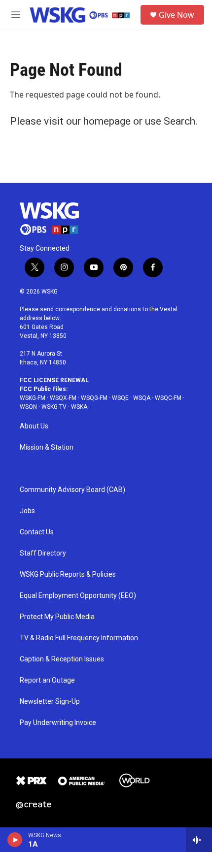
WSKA (79, 406)
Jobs (27, 511)
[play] (15, 840)
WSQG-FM (94, 397)
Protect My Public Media (57, 617)
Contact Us (37, 532)
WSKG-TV (54, 406)
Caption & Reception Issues (62, 659)
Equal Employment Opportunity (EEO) (78, 595)
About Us (34, 426)
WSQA (141, 397)
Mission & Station (46, 447)
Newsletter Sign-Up (50, 701)
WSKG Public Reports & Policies (68, 574)
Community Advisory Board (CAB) (72, 489)
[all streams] (199, 839)
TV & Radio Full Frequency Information (79, 638)
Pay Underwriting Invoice (58, 722)
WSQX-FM (63, 397)
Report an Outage (47, 680)
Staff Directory (43, 553)
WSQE (120, 397)
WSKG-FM (32, 397)
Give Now (176, 14)
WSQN (28, 406)
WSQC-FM (168, 397)
